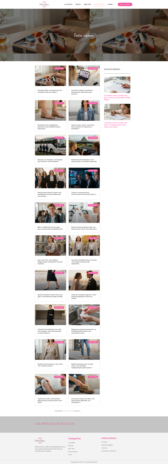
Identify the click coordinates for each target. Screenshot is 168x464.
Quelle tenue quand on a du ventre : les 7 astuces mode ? (50, 365)
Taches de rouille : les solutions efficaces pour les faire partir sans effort (50, 400)
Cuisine (110, 4)
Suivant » (77, 411)
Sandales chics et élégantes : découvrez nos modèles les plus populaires (49, 127)
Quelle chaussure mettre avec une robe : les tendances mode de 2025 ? (50, 296)
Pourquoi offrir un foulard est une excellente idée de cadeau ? (50, 91)
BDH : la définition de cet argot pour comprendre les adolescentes (50, 228)
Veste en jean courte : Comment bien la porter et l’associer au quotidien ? (82, 127)
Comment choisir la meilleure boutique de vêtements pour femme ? (82, 92)
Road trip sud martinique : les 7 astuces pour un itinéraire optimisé (84, 160)
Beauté (78, 4)
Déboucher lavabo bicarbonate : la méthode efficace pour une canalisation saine (83, 331)
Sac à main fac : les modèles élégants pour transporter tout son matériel (50, 262)
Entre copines (99, 4)
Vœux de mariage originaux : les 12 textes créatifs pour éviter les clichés (83, 296)
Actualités (68, 4)
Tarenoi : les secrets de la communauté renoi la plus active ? (83, 193)
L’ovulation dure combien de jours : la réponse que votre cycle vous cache (115, 125)
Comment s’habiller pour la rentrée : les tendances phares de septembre (84, 262)
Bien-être (87, 4)
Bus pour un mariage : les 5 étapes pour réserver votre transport (50, 160)
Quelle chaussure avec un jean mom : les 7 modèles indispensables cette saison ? (82, 366)
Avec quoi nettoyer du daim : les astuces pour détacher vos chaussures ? (82, 400)
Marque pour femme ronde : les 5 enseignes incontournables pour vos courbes (49, 194)
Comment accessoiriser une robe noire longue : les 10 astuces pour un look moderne (49, 331)
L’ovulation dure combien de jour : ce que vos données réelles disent (117, 98)
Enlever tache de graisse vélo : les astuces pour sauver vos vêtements (84, 228)
